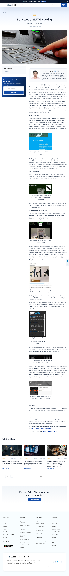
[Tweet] (67, 264)
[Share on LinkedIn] (67, 260)
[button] (26, 5)
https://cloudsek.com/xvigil (50, 431)
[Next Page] (12, 476)
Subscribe (13, 92)
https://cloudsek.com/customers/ (42, 428)
